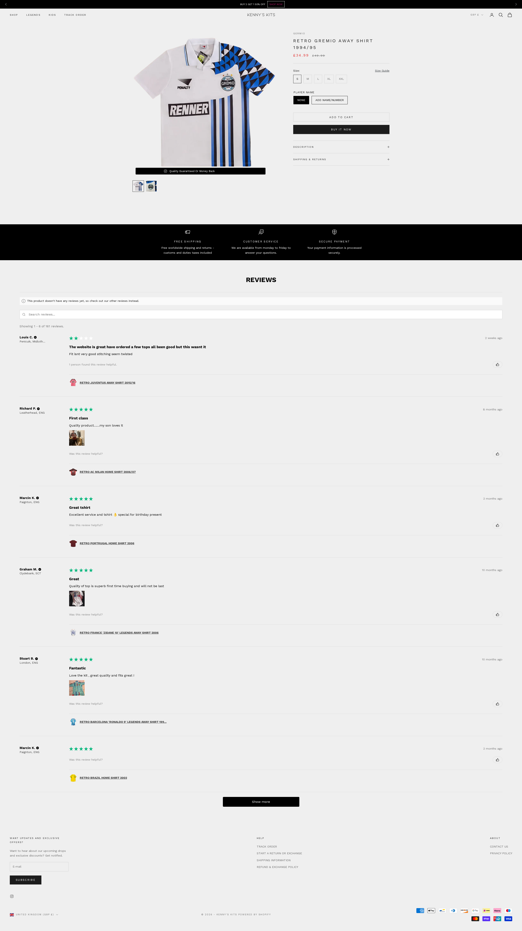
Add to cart (341, 117)
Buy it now (341, 129)
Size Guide (382, 70)
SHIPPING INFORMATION (274, 860)
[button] (35, 337)
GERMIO (299, 33)
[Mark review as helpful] (497, 364)
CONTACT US (499, 846)
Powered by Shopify (254, 914)
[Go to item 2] (151, 186)
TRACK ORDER (75, 14)
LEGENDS (33, 14)
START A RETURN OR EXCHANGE (279, 853)
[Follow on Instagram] (12, 896)
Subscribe (25, 879)
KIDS (52, 14)
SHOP (14, 14)
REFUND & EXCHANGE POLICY (277, 867)
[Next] (516, 4)
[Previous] (6, 4)
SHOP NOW (380, 4)
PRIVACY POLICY (501, 853)
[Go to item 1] (138, 186)
